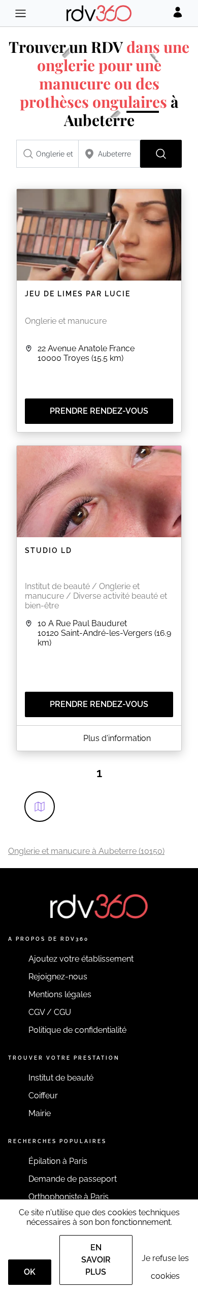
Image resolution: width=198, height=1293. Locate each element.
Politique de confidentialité (77, 1030)
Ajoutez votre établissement (81, 959)
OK (30, 1272)
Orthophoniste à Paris (68, 1197)
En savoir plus (96, 1260)
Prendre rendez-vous (99, 411)
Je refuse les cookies (165, 1267)
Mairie (39, 1113)
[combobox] (47, 154)
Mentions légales (59, 994)
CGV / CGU (49, 1012)
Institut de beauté (60, 1078)
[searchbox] (47, 154)
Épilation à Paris (57, 1161)
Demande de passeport (72, 1179)
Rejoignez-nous (57, 976)
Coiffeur (43, 1095)
